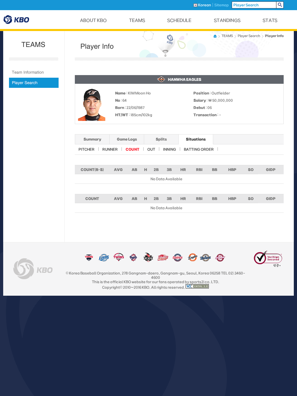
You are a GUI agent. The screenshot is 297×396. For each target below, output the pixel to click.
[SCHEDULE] (179, 20)
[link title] (89, 260)
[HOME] (215, 36)
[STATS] (270, 20)
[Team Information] (34, 72)
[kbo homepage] (32, 268)
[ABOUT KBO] (93, 20)
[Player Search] (34, 83)
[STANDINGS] (227, 20)
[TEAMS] (137, 20)
